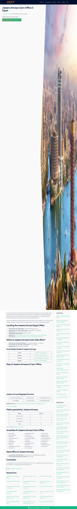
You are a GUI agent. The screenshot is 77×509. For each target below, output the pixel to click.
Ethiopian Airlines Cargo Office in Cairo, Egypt (14, 487)
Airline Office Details (6, 13)
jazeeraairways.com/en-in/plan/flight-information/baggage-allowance (30, 403)
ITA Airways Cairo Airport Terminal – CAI (45, 482)
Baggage (63, 2)
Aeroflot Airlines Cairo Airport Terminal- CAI (29, 487)
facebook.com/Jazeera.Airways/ (41, 355)
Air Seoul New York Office (61, 397)
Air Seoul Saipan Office (61, 394)
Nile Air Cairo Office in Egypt (46, 476)
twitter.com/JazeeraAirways (41, 352)
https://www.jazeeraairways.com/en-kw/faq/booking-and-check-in (29, 336)
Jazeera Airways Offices (19, 427)
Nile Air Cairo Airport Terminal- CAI (30, 477)
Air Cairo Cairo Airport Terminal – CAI (46, 492)
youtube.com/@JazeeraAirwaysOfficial (41, 358)
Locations (58, 2)
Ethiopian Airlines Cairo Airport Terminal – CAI (29, 497)
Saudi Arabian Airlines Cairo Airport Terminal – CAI (29, 502)
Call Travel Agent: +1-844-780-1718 (12, 20)
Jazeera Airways (18, 468)
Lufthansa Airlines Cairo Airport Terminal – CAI (46, 497)
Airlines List (42, 2)
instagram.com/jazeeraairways (41, 360)
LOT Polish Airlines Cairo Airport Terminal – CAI (30, 492)
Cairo (11, 468)
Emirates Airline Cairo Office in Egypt (13, 502)
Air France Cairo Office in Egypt (46, 501)
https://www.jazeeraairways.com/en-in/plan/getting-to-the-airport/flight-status (30, 335)
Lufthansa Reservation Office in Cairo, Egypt (29, 482)
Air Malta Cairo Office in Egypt (13, 481)
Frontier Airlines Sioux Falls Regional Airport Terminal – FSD (62, 437)
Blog (67, 2)
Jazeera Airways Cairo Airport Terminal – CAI (13, 497)
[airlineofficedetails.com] (10, 2)
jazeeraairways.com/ (26, 333)
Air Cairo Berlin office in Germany (12, 492)
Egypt (13, 468)
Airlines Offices (48, 2)
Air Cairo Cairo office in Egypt (46, 486)
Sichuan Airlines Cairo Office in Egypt (13, 477)
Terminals (54, 2)
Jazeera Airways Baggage (11, 406)
